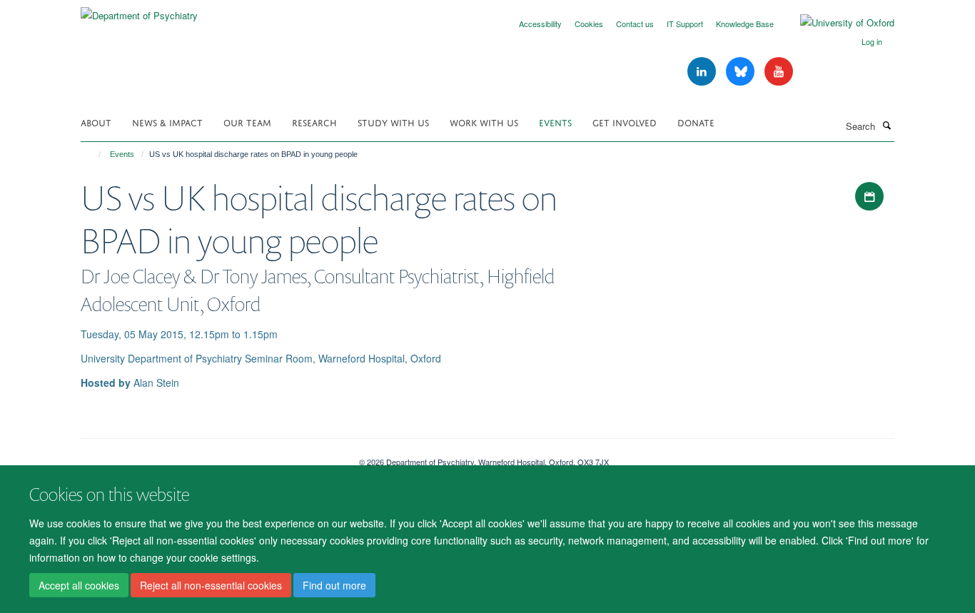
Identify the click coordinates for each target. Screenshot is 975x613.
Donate (695, 121)
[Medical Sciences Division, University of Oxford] (209, 456)
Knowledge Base (745, 23)
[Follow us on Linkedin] (703, 71)
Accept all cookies (79, 585)
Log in (872, 41)
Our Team (247, 121)
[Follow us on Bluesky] (741, 71)
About (96, 121)
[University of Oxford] (836, 22)
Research (314, 121)
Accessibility (540, 23)
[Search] (886, 125)
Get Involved (624, 121)
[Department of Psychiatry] (139, 10)
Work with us (484, 121)
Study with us (393, 121)
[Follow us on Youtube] (778, 71)
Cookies (589, 23)
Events (555, 121)
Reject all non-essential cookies (211, 585)
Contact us (635, 23)
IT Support (685, 23)
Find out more (334, 585)
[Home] (93, 154)
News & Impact (167, 121)
